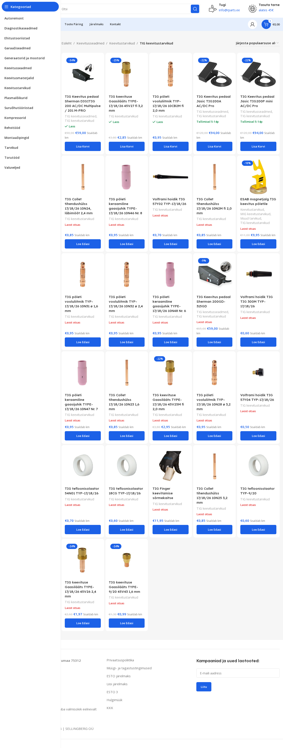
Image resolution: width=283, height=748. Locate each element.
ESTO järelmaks (119, 676)
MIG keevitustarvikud (255, 214)
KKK (110, 708)
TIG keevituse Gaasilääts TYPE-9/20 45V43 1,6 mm (124, 587)
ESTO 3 (112, 692)
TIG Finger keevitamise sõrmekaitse (163, 493)
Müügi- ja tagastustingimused (129, 668)
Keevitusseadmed (90, 43)
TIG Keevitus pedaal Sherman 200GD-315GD (214, 301)
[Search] (195, 9)
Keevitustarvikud (122, 43)
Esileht (66, 43)
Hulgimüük (114, 700)
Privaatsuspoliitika (120, 660)
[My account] (252, 24)
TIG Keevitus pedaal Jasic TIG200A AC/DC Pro (214, 101)
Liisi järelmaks (117, 684)
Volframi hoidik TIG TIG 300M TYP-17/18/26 (256, 301)
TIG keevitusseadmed (80, 116)
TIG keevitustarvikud (79, 121)
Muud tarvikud (250, 218)
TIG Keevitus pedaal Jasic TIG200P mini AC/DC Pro (257, 101)
